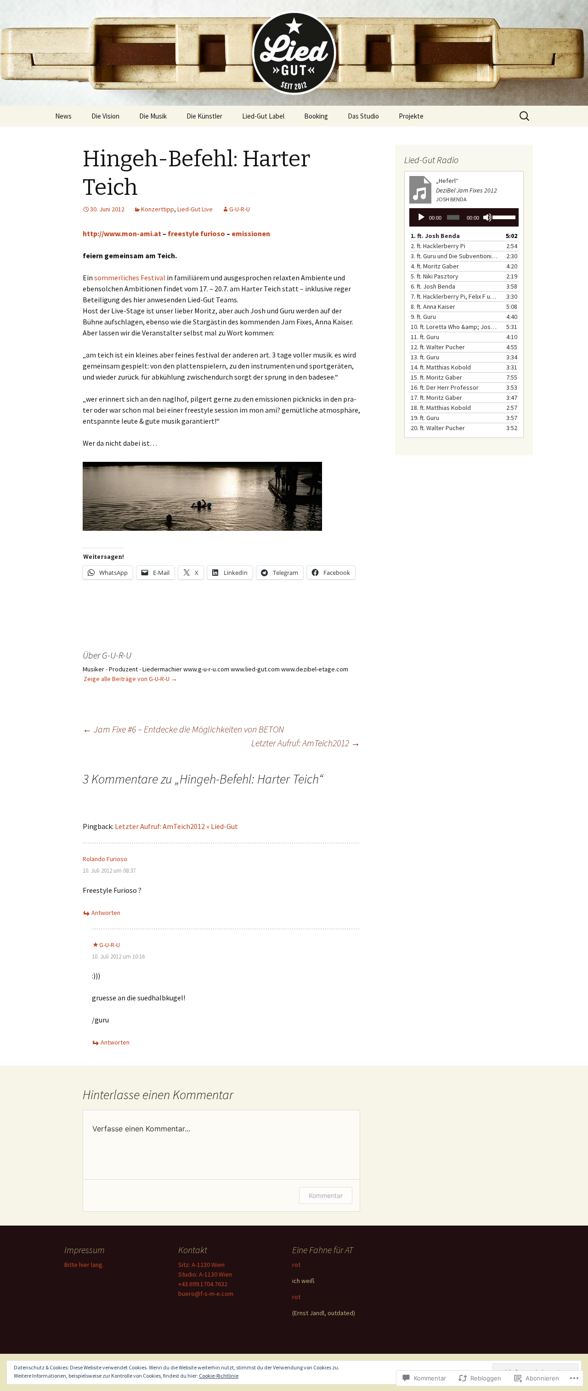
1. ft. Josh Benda (435, 236)
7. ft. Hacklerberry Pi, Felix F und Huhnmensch (455, 296)
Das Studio (363, 116)
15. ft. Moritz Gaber (436, 377)
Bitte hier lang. (84, 1264)
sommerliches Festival (129, 277)
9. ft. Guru (423, 316)
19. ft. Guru (425, 418)
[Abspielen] (421, 217)
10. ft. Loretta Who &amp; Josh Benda (455, 327)
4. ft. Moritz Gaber (435, 266)
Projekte (411, 116)
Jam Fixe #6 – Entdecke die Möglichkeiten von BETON (183, 729)
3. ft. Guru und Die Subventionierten (455, 256)
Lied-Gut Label (263, 116)
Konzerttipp (157, 209)
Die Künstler (204, 116)
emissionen (251, 233)
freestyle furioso (196, 233)
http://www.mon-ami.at (122, 233)
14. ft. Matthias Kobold (441, 367)
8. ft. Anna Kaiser (433, 306)
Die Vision (105, 116)
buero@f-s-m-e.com (205, 1293)
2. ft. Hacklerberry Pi (438, 246)
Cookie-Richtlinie (218, 1375)
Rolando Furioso (105, 859)
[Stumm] (487, 217)
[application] (464, 217)
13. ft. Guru (425, 357)
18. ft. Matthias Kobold (441, 407)
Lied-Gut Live (195, 209)
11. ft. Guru (425, 337)
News (63, 116)
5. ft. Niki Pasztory (434, 276)
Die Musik (153, 116)
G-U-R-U (239, 209)
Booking (316, 116)
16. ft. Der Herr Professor (445, 387)
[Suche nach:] (525, 116)
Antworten (105, 912)
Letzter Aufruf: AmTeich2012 (305, 743)
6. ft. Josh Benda (433, 286)
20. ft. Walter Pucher (438, 428)
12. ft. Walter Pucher (438, 347)
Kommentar (326, 1195)
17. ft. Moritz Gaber (436, 397)
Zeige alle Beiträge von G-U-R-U (130, 679)
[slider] (503, 216)
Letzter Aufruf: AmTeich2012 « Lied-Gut (176, 826)
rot (296, 1264)
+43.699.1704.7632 (202, 1284)
